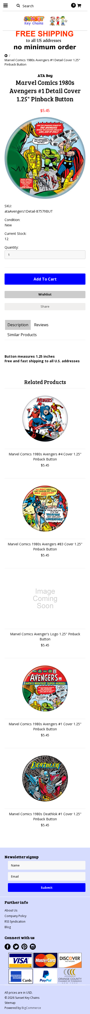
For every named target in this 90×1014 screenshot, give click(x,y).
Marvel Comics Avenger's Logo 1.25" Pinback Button (45, 636)
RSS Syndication (15, 921)
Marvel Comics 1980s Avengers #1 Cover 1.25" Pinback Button (45, 726)
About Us (11, 910)
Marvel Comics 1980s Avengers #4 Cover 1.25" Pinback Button (45, 456)
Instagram (33, 947)
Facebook (8, 947)
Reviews (41, 324)
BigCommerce (31, 1008)
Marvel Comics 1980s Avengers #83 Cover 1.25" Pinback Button (45, 546)
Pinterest (24, 947)
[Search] (18, 5)
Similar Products (22, 334)
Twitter (16, 947)
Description (17, 324)
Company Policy (15, 916)
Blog (8, 927)
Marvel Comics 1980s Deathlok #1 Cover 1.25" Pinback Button (45, 816)
